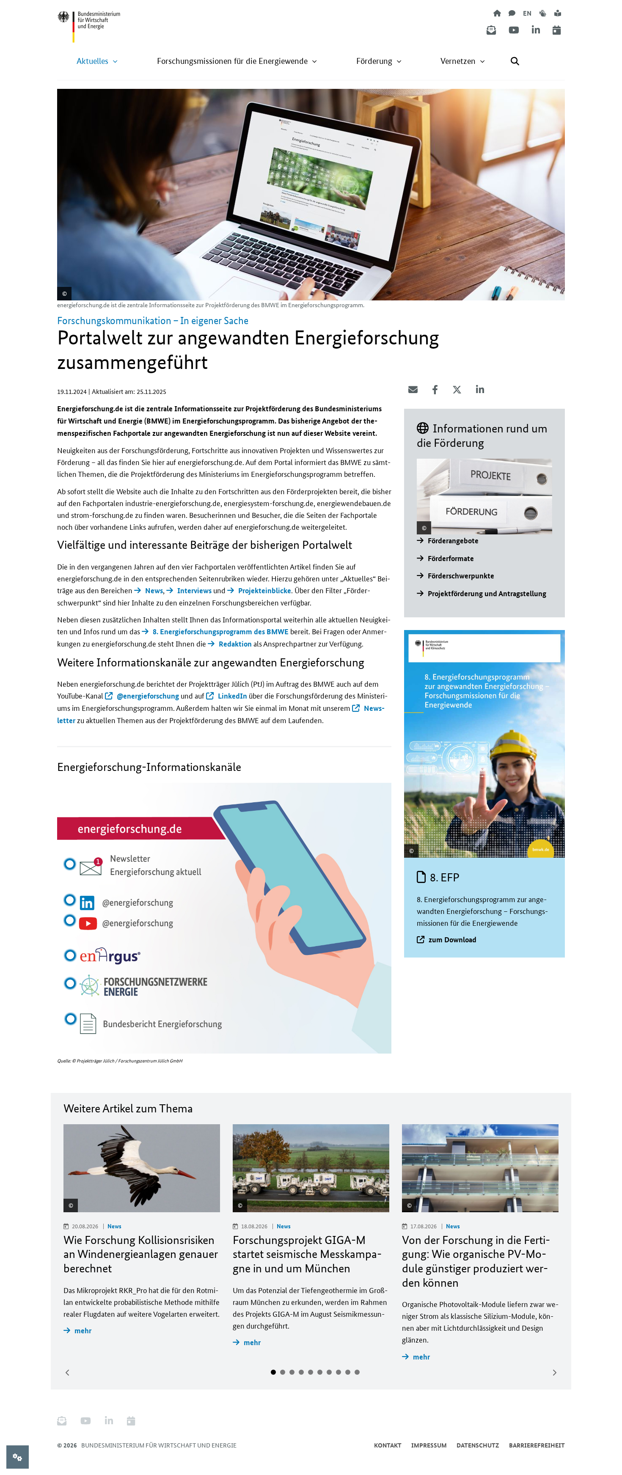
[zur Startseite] (497, 12)
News (154, 590)
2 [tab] (282, 1372)
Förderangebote (453, 540)
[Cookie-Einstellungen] (17, 1457)
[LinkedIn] (536, 30)
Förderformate (451, 558)
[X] (457, 389)
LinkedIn (232, 696)
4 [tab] (301, 1372)
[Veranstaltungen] (556, 30)
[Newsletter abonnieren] (491, 30)
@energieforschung (148, 696)
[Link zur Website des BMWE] (89, 21)
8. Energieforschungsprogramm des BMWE (221, 631)
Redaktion (235, 644)
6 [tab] (319, 1372)
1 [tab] (273, 1372)
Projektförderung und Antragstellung (487, 593)
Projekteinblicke (264, 590)
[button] (97, 61)
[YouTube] (513, 30)
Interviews (194, 590)
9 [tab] (347, 1372)
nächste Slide (554, 1372)
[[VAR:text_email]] (413, 389)
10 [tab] (357, 1372)
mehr (82, 1330)
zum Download (452, 939)
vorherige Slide (67, 1372)
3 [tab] (291, 1372)
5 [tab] (310, 1372)
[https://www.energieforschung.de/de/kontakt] (512, 12)
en (527, 13)
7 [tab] (329, 1372)
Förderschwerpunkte (461, 576)
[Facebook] (435, 389)
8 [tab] (338, 1372)
